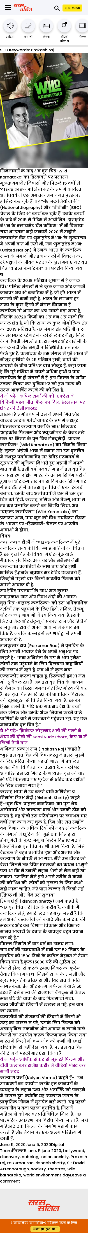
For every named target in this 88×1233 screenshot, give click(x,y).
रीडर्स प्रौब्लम (64, 39)
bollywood (73, 1150)
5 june (30, 1150)
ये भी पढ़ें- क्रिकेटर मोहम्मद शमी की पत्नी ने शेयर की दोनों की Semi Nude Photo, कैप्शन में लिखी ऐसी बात (43, 737)
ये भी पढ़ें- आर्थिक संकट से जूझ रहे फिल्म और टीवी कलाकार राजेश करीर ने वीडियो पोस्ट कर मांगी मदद (43, 1065)
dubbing (30, 1157)
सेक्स (46, 37)
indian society (54, 1157)
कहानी (28, 37)
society (38, 1169)
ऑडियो (10, 37)
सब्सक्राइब (72, 8)
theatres (56, 1169)
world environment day (46, 1175)
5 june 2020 (49, 1150)
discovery (10, 1157)
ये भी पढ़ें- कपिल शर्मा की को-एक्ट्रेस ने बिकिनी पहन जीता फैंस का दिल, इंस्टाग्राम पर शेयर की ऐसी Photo (42, 402)
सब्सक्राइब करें (45, 1229)
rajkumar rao (20, 1163)
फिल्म (82, 37)
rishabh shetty (50, 1163)
